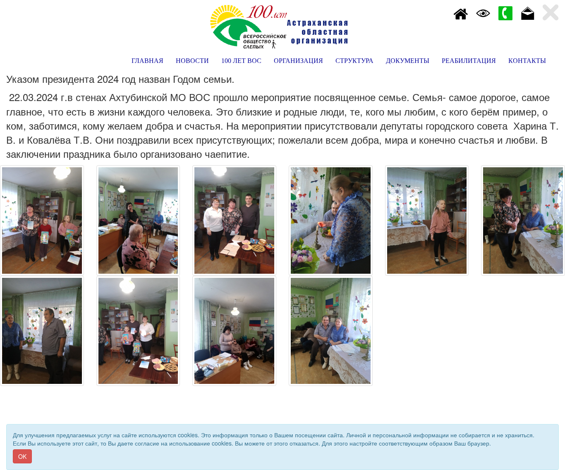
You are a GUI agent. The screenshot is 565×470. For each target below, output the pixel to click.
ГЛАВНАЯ (147, 60)
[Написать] (527, 12)
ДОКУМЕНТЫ (407, 60)
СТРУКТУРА (354, 60)
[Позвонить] (505, 12)
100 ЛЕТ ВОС (241, 60)
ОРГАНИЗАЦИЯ (298, 60)
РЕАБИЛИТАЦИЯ (469, 60)
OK (22, 456)
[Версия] (483, 12)
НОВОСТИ (192, 60)
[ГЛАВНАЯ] (460, 12)
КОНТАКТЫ (527, 60)
